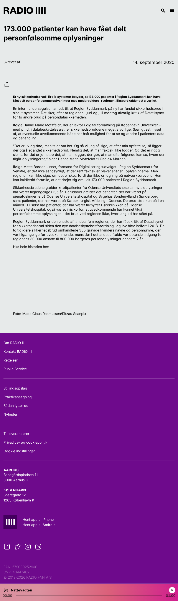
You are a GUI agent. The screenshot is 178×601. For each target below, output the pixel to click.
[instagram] (27, 546)
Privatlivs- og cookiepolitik (25, 442)
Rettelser (10, 360)
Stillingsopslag (15, 388)
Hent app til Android (39, 525)
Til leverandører (16, 433)
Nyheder (10, 414)
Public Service (15, 369)
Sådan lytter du (15, 405)
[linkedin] (38, 546)
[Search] (107, 10)
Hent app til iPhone (38, 519)
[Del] (6, 81)
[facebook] (6, 546)
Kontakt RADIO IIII (17, 351)
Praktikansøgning (17, 397)
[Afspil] (172, 590)
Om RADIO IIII (14, 343)
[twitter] (17, 546)
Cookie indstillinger (19, 451)
